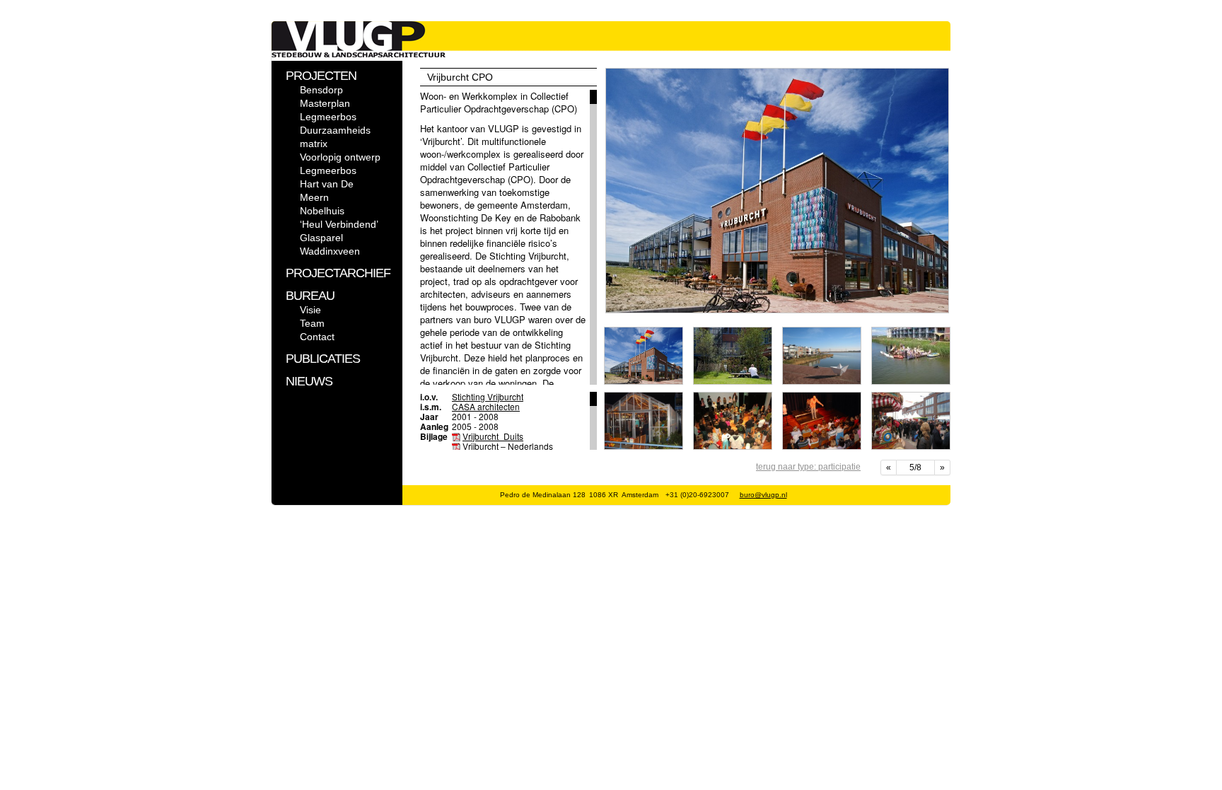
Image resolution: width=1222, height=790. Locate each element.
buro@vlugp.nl (763, 495)
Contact (317, 336)
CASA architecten (486, 406)
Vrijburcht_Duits (492, 436)
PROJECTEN (321, 76)
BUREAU (310, 296)
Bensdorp (321, 89)
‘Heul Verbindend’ (339, 224)
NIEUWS (309, 381)
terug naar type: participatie (808, 467)
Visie (310, 309)
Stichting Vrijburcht (487, 396)
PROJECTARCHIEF (338, 273)
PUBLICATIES (323, 359)
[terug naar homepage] (359, 54)
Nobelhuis (322, 210)
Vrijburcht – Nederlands (507, 446)
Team (312, 323)
